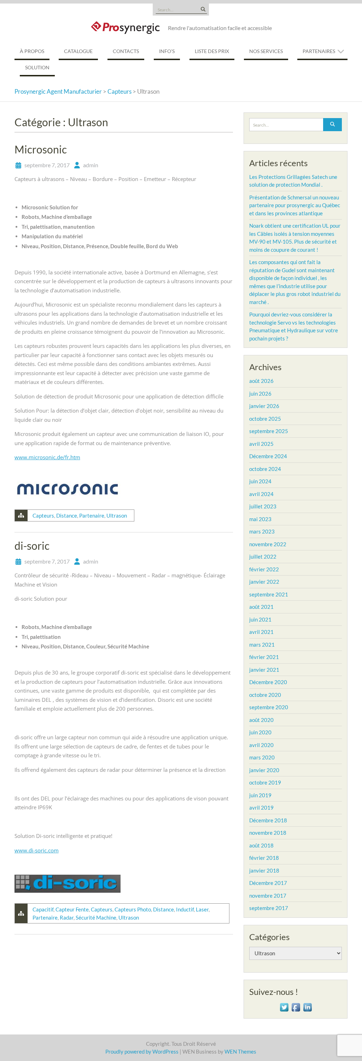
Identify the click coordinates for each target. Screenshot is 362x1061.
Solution (37, 67)
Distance (66, 515)
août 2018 (261, 845)
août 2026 (261, 381)
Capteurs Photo (133, 909)
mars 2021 (262, 644)
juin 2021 (260, 619)
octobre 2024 (265, 469)
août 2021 (261, 607)
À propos (32, 51)
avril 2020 (261, 745)
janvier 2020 (264, 770)
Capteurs (43, 515)
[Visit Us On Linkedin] (307, 1006)
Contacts (126, 51)
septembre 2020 (268, 707)
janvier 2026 (264, 406)
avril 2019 (261, 807)
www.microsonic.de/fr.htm (47, 457)
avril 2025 (261, 444)
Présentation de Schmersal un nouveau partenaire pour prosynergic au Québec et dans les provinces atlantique (294, 205)
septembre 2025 (268, 431)
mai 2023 (260, 519)
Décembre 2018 (268, 820)
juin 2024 (260, 481)
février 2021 (264, 657)
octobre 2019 (265, 782)
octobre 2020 (265, 695)
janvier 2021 (264, 669)
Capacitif (43, 909)
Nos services (266, 51)
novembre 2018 (267, 832)
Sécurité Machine (96, 917)
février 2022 (264, 569)
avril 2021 (261, 632)
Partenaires (319, 51)
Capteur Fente (72, 909)
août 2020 (261, 720)
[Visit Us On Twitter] (284, 1006)
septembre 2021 (268, 594)
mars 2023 (262, 531)
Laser (202, 909)
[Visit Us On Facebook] (296, 1006)
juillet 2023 (262, 506)
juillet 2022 (262, 556)
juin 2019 (260, 795)
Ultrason (116, 515)
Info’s (167, 51)
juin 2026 (260, 393)
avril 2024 (261, 494)
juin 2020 (260, 732)
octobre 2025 (265, 418)
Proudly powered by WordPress (142, 1051)
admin (90, 165)
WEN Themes (240, 1051)
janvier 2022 (264, 581)
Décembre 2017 (268, 883)
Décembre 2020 (268, 682)
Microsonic (40, 149)
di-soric (31, 545)
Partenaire (91, 515)
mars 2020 (262, 757)
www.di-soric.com (36, 850)
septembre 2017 (268, 908)
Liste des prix (212, 51)
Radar (67, 917)
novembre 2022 (267, 544)
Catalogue (78, 51)
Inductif (185, 909)
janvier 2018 (264, 870)
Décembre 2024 (268, 456)
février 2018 (264, 858)
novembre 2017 (267, 895)
